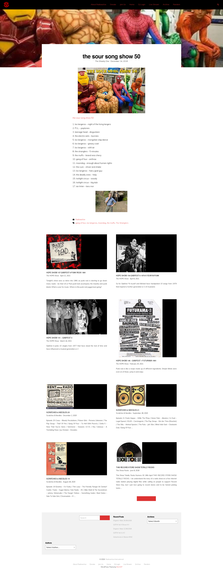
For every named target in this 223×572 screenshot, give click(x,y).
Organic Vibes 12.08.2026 (122, 529)
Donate (113, 4)
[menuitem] (98, 4)
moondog (102, 223)
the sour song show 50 (83, 117)
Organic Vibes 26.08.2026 (122, 520)
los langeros (92, 223)
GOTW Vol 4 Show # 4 (121, 525)
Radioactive (80, 219)
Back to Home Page (146, 499)
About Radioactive (98, 4)
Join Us (123, 4)
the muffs (111, 223)
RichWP (119, 567)
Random (176, 4)
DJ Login (141, 4)
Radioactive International (115, 559)
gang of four (80, 223)
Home (131, 4)
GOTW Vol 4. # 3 (119, 533)
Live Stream (154, 4)
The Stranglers (122, 223)
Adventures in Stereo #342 (122, 537)
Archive (166, 4)
